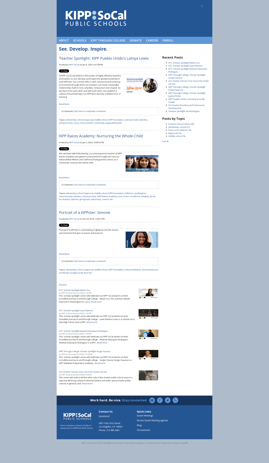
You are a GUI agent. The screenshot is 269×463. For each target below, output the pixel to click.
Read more (96, 301)
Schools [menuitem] (79, 40)
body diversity (85, 272)
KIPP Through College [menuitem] (108, 40)
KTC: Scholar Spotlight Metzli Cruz (184, 62)
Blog (139, 425)
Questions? (104, 416)
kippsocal (89, 119)
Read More (64, 104)
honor (126, 196)
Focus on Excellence (179, 130)
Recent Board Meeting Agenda (152, 420)
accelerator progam (68, 272)
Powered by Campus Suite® (174, 443)
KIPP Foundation (116, 119)
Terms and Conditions (134, 443)
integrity (145, 196)
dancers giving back (80, 199)
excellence (135, 196)
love (120, 196)
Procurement (143, 430)
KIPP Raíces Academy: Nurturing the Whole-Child (101, 135)
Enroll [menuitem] (168, 40)
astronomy (96, 199)
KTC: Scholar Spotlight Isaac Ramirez (185, 65)
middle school (101, 119)
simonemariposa (150, 269)
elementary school (75, 119)
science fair (107, 199)
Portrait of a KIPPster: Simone (84, 212)
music (76, 122)
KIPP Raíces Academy (107, 196)
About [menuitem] (64, 40)
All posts (63, 284)
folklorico (129, 193)
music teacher (86, 122)
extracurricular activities (136, 119)
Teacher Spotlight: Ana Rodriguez (184, 111)
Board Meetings (145, 415)
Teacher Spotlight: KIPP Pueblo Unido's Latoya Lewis (104, 58)
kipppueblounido (114, 122)
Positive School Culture (181, 124)
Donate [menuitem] (136, 40)
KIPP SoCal (74, 64)
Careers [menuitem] (152, 40)
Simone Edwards (133, 269)
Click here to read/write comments (90, 111)
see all (165, 141)
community (99, 122)
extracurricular (66, 122)
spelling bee (140, 193)
